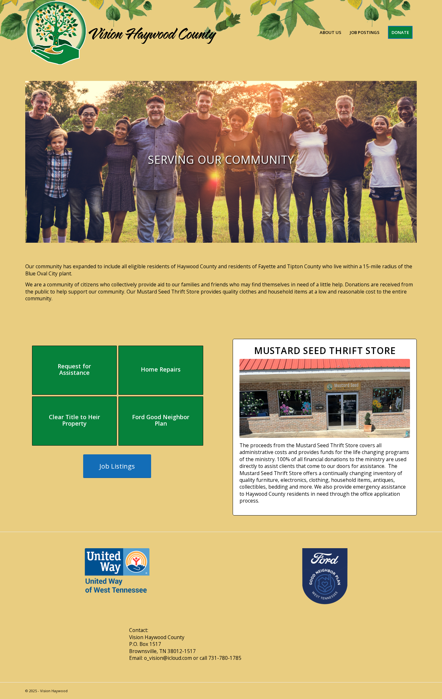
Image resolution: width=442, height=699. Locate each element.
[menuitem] (330, 32)
